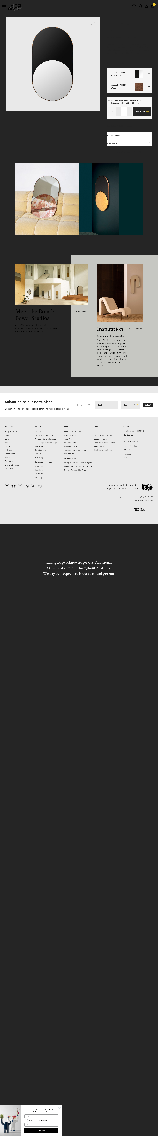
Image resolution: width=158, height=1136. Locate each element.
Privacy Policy (139, 500)
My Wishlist (69, 454)
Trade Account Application (75, 450)
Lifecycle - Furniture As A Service (78, 466)
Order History (70, 435)
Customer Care (100, 439)
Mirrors (109, 18)
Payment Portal (70, 446)
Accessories (10, 454)
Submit (148, 405)
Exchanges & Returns (103, 435)
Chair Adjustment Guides (104, 443)
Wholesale (39, 446)
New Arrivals (10, 457)
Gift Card (9, 469)
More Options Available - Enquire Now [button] (121, 126)
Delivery (97, 431)
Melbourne (128, 450)
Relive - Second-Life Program (76, 470)
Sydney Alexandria (131, 442)
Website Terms (148, 500)
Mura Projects (40, 457)
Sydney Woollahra (130, 446)
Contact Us (128, 435)
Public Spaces (40, 477)
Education (39, 474)
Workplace (39, 466)
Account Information (73, 431)
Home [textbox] (79, 405)
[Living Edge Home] (15, 7)
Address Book (70, 443)
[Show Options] (55, 1124)
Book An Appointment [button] (103, 450)
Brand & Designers (12, 465)
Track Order (69, 439)
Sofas (7, 439)
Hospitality (39, 470)
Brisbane (127, 454)
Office (7, 446)
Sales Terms (99, 446)
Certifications (40, 450)
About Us (38, 431)
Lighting (8, 450)
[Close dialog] (59, 1107)
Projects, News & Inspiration (47, 439)
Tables (7, 443)
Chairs (7, 435)
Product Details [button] (113, 136)
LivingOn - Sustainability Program (78, 463)
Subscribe (41, 1130)
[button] (129, 74)
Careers (38, 454)
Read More (81, 311)
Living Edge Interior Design (46, 443)
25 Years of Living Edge (44, 435)
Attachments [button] (112, 143)
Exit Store (9, 461)
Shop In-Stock (11, 431)
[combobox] (84, 405)
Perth (125, 458)
